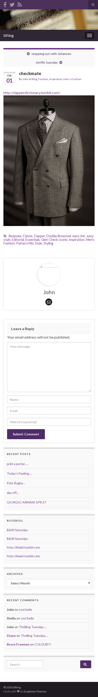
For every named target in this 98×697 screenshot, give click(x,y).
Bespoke (15, 236)
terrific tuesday (47, 62)
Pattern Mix (25, 243)
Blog (34, 79)
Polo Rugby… (16, 483)
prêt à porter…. (17, 464)
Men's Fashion (72, 79)
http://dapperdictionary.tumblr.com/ (31, 92)
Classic (28, 236)
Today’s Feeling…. (19, 473)
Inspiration (55, 79)
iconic (63, 240)
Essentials (32, 240)
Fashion (43, 79)
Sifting (8, 35)
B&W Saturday (17, 530)
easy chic (78, 236)
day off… (13, 493)
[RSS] (20, 3)
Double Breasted (58, 236)
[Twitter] (12, 3)
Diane (11, 636)
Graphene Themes (34, 691)
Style (38, 243)
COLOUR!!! (42, 644)
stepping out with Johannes (51, 54)
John (25, 79)
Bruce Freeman (18, 644)
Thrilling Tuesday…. (32, 627)
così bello (25, 609)
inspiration (77, 240)
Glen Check (49, 240)
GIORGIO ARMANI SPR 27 (26, 502)
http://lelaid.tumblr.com (23, 547)
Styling (48, 243)
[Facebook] (5, 3)
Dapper (39, 236)
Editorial (18, 240)
